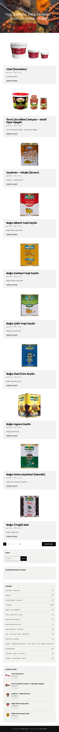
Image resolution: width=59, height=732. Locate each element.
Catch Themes (43, 729)
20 (20, 544)
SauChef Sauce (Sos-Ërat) (13, 624)
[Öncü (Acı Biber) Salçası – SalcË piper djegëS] (8, 685)
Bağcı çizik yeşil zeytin (20, 323)
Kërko (24, 558)
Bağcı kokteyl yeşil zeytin (22, 273)
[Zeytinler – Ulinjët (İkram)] (8, 695)
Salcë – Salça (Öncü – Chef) (14, 615)
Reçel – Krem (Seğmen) (13, 610)
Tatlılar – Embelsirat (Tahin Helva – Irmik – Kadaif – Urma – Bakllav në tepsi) (28, 644)
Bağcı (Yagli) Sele (17, 524)
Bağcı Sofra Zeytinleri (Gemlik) (25, 474)
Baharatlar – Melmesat (13, 590)
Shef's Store (25, 729)
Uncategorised (10, 649)
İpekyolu (8, 595)
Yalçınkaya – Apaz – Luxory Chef (15, 653)
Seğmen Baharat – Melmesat (14, 629)
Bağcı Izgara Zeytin (18, 424)
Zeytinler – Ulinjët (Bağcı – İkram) (16, 658)
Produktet (9, 605)
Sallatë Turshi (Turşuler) (13, 619)
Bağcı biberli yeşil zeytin (21, 223)
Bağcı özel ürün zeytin (20, 374)
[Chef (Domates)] (8, 675)
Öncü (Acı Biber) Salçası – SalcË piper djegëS (26, 121)
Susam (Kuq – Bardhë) (12, 639)
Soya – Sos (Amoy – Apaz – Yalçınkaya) (17, 634)
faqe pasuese (49, 544)
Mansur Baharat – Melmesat (14, 600)
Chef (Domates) (16, 69)
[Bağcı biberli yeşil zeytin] (8, 705)
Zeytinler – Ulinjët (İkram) (22, 172)
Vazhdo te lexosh (11, 81)
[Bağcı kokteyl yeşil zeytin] (8, 715)
